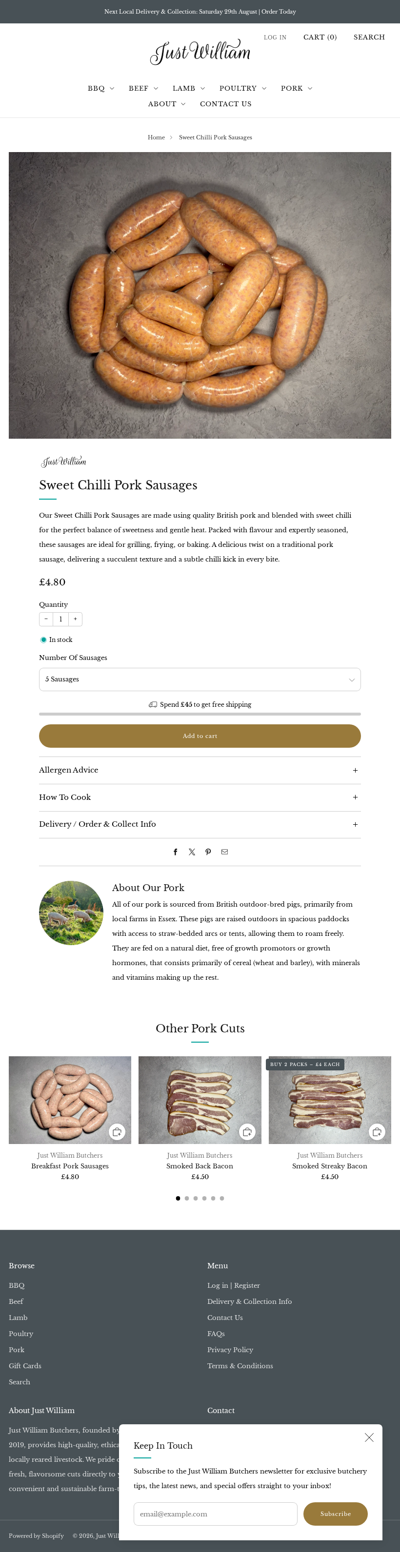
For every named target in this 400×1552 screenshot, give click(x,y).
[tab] (178, 1198)
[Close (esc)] (369, 1437)
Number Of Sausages (73, 658)
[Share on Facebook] (175, 852)
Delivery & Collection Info (249, 1302)
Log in (275, 38)
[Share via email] (224, 852)
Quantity (53, 605)
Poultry (238, 88)
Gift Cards (25, 1366)
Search (369, 37)
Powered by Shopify (36, 1536)
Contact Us (226, 104)
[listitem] (200, 11)
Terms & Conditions (240, 1366)
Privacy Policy (230, 1350)
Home (156, 137)
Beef (139, 88)
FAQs (216, 1334)
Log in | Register (233, 1285)
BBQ (96, 88)
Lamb (184, 88)
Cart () (320, 37)
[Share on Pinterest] (208, 852)
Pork (292, 88)
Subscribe (335, 1514)
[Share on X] (192, 852)
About (162, 104)
